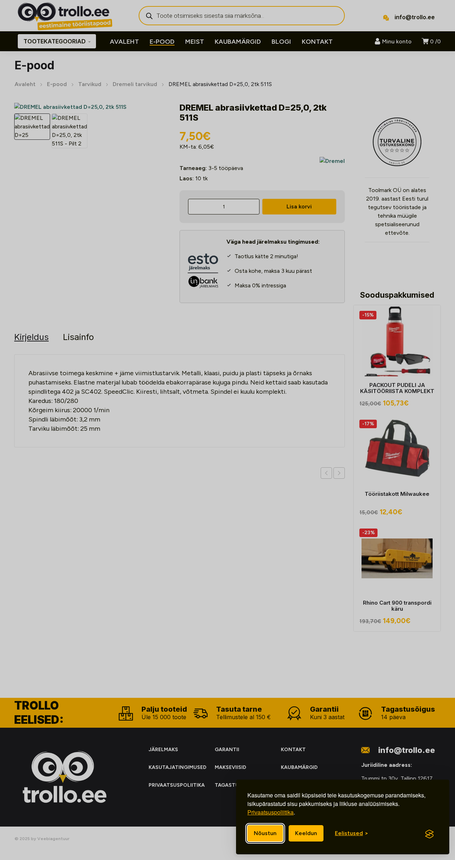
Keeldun (306, 833)
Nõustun (265, 833)
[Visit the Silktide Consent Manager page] (429, 834)
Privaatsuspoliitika (270, 812)
